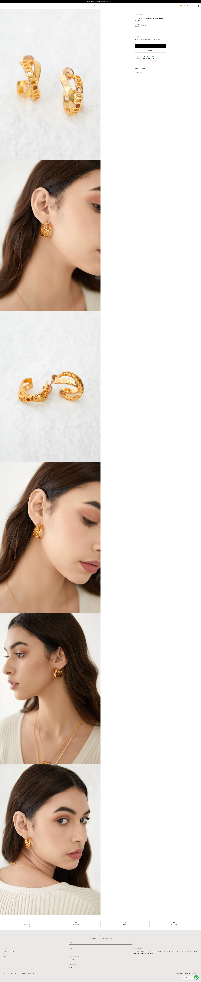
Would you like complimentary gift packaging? (146, 39)
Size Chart (71, 959)
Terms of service (22, 973)
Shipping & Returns (140, 68)
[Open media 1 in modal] (50, 84)
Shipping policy (30, 973)
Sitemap (5, 964)
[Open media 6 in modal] (50, 839)
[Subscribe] (130, 942)
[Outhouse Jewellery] (100, 6)
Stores (4, 954)
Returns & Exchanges (74, 956)
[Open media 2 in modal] (50, 235)
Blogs (4, 956)
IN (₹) (183, 6)
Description (138, 64)
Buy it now (150, 50)
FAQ (70, 951)
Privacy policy (14, 973)
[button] (188, 6)
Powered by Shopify (193, 973)
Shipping (137, 26)
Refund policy (6, 973)
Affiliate (71, 967)
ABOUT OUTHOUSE (8, 951)
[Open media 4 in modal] (50, 537)
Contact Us (6, 962)
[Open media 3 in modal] (50, 386)
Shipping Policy (72, 954)
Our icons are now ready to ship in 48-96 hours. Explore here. (100, 1)
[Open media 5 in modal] (50, 688)
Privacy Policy (72, 964)
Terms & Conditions (74, 962)
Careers (5, 959)
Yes (137, 42)
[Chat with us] (196, 977)
